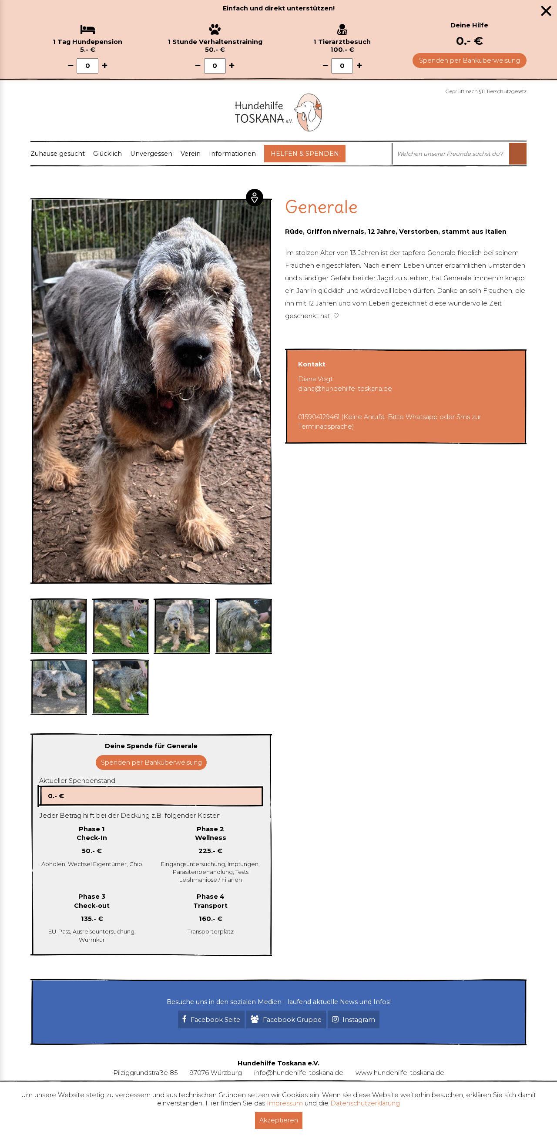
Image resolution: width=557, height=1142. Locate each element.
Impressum (285, 1103)
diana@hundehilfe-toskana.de (345, 389)
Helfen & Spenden (305, 154)
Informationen (232, 154)
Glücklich (107, 154)
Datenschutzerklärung (365, 1103)
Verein (191, 154)
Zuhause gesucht (57, 154)
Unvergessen (151, 154)
